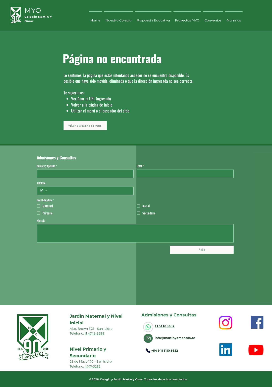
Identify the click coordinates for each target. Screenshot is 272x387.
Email (140, 166)
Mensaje (41, 221)
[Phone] (148, 350)
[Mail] (148, 338)
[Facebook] (257, 322)
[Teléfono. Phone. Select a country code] (43, 190)
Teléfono (41, 183)
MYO (32, 10)
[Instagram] (225, 323)
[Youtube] (256, 350)
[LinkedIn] (225, 349)
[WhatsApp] (148, 327)
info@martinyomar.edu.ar (175, 338)
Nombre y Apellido (47, 166)
